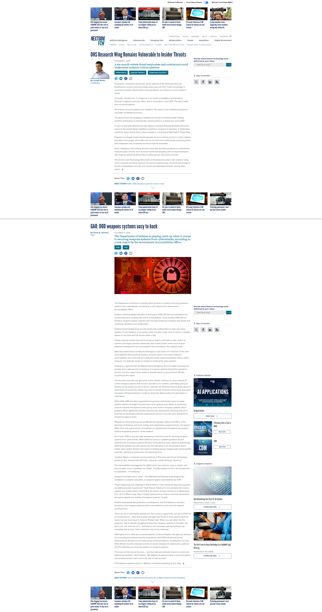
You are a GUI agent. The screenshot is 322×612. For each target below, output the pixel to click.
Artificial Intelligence (118, 40)
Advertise (224, 36)
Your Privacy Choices (194, 2)
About (204, 36)
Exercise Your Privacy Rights (222, 2)
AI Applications (199, 410)
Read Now (210, 416)
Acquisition (204, 40)
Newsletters (174, 36)
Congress (158, 45)
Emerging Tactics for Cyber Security (199, 45)
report (117, 93)
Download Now (210, 507)
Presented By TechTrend (203, 552)
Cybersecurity (139, 40)
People (190, 40)
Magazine (195, 36)
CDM (215, 441)
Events (185, 36)
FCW (92, 235)
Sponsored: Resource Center (174, 45)
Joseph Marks (99, 80)
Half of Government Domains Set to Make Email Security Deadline (156, 577)
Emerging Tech (157, 40)
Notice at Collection (175, 2)
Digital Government (223, 40)
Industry (122, 45)
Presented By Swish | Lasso (204, 503)
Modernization (175, 40)
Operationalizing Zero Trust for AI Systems (208, 499)
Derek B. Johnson (101, 232)
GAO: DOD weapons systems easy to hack (145, 183)
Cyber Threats (132, 45)
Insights (213, 36)
